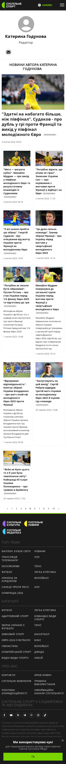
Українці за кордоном (9, 579)
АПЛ (37, 587)
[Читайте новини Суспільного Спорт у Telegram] (24, 715)
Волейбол (41, 578)
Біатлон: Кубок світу (16, 551)
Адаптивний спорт (15, 616)
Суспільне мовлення (16, 681)
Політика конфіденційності (14, 691)
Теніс (38, 566)
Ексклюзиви (11, 566)
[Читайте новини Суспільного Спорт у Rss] (18, 715)
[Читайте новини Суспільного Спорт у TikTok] (45, 715)
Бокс (37, 640)
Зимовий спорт (13, 634)
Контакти (8, 675)
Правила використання (44, 682)
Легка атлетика (45, 572)
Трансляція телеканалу (10, 558)
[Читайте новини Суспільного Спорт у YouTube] (11, 715)
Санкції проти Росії (15, 587)
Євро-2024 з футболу (16, 640)
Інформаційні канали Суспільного (49, 691)
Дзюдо (39, 651)
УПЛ (37, 557)
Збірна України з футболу (13, 626)
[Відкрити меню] (63, 5)
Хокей (38, 657)
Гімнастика (10, 646)
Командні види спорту (45, 617)
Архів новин (42, 675)
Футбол (7, 572)
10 (53, 508)
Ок (33, 756)
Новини (40, 551)
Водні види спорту (15, 657)
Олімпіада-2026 (12, 593)
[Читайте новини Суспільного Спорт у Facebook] (4, 715)
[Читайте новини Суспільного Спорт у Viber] (31, 715)
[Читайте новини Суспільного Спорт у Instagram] (38, 715)
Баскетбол (41, 634)
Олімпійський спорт (16, 651)
